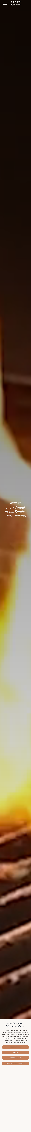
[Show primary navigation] (5, 4)
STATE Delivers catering (15, 1063)
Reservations (15, 1047)
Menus (15, 1052)
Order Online (15, 1058)
